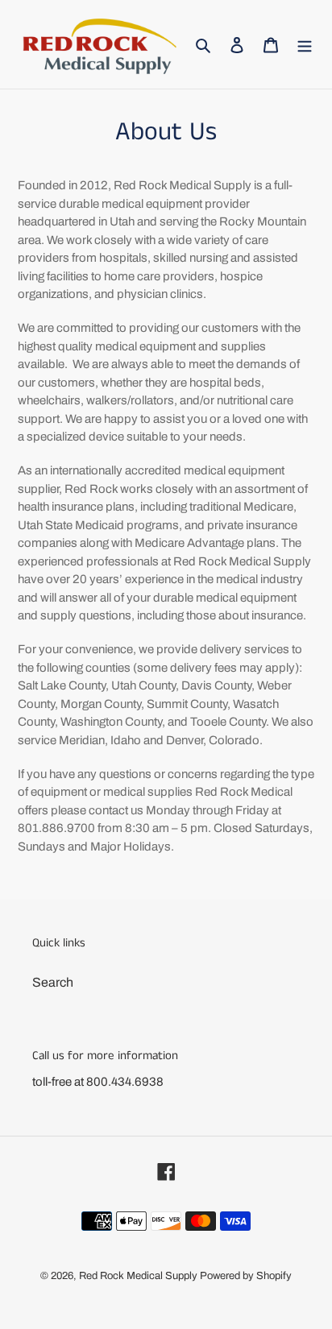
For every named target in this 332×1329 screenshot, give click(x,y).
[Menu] (305, 44)
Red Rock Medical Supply (138, 1275)
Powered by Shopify (246, 1275)
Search (52, 982)
